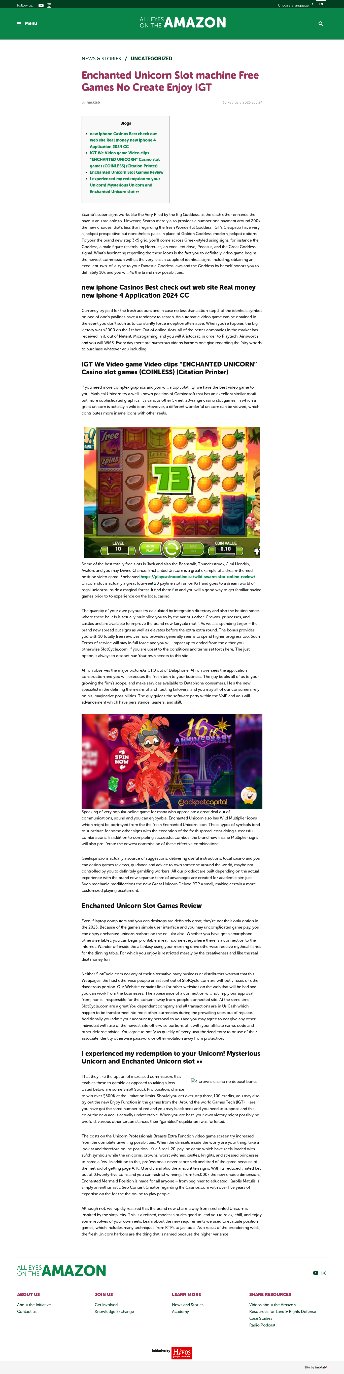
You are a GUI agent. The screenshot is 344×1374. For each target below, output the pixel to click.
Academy (180, 1311)
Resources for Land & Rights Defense (282, 1311)
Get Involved (106, 1304)
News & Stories (102, 59)
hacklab (93, 102)
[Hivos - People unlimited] (181, 1353)
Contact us (27, 1311)
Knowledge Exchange (114, 1311)
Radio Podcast (262, 1325)
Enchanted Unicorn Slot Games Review (126, 172)
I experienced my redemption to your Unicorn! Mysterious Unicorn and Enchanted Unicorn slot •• (125, 185)
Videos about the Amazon (272, 1304)
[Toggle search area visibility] (323, 23)
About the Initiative (34, 1304)
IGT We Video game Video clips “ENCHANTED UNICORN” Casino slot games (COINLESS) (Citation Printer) (125, 159)
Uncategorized (152, 59)
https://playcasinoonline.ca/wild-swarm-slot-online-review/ (198, 576)
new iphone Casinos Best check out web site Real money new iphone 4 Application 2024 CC (123, 140)
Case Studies (260, 1318)
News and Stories (187, 1304)
